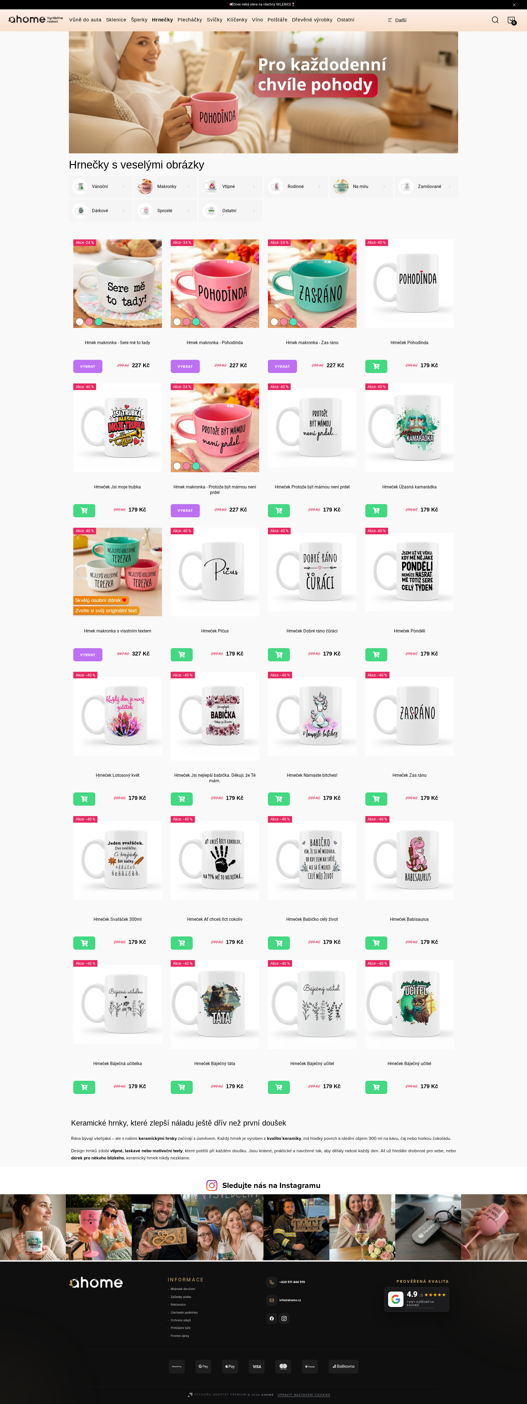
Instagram (284, 1318)
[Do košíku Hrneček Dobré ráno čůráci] (279, 654)
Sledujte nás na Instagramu (271, 1185)
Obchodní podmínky (184, 1313)
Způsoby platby (181, 1297)
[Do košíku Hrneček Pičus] (182, 654)
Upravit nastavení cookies (304, 1395)
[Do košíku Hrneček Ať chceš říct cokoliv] (182, 943)
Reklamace (178, 1305)
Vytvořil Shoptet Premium (220, 1394)
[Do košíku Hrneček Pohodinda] (376, 366)
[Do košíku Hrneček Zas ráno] (376, 799)
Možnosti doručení (183, 1289)
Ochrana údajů (181, 1320)
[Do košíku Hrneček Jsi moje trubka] (84, 510)
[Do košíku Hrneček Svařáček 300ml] (84, 943)
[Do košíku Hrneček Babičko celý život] (279, 943)
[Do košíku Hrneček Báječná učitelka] (84, 1087)
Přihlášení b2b (180, 1328)
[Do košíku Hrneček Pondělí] (376, 654)
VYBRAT (88, 366)
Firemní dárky (180, 1336)
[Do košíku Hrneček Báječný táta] (182, 1087)
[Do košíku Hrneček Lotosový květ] (84, 799)
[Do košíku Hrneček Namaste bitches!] (279, 799)
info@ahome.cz (290, 1300)
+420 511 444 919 (292, 1282)
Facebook (271, 1318)
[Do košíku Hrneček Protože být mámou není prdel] (279, 510)
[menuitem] (85, 19)
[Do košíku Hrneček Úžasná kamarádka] (376, 510)
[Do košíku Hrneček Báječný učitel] (279, 1087)
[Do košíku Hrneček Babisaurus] (376, 943)
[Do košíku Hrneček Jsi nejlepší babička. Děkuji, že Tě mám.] (182, 799)
